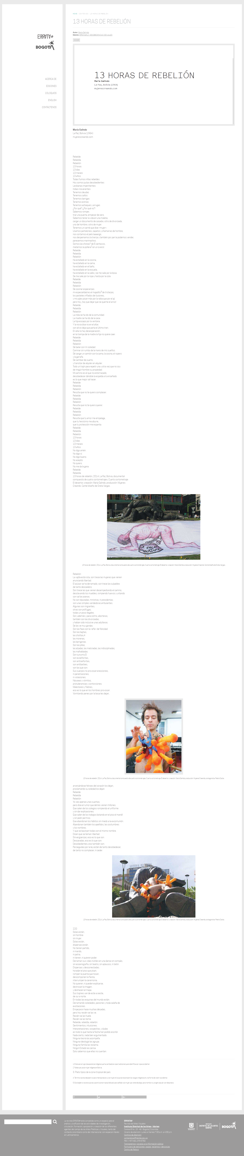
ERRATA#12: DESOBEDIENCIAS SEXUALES (95, 35)
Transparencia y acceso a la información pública (143, 1144)
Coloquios (50, 93)
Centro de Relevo (131, 1149)
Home (75, 14)
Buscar (8, 1122)
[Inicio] (45, 40)
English (52, 100)
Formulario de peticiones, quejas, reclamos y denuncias (147, 1146)
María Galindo (83, 32)
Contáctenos (49, 107)
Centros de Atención (132, 1135)
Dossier (76, 40)
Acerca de (50, 79)
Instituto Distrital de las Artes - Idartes (141, 1126)
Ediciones (51, 86)
